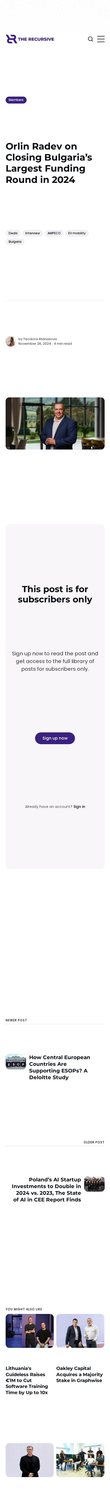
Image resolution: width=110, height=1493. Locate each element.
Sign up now (55, 738)
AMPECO (54, 233)
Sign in (79, 806)
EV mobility (77, 233)
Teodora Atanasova (40, 339)
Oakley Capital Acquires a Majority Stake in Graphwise (79, 1374)
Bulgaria (15, 241)
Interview (32, 233)
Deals (13, 233)
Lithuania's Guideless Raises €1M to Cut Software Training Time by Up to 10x (27, 1380)
